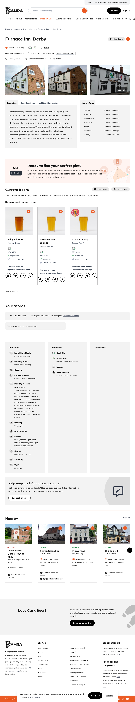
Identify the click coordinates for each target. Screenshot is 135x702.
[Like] (8, 275)
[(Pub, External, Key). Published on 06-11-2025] (83, 553)
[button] (129, 550)
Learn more (34, 697)
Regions (16, 29)
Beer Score (118, 39)
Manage (109, 695)
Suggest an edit (19, 497)
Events (41, 668)
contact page (14, 671)
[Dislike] (23, 275)
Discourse (74, 681)
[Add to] (128, 39)
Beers (40, 676)
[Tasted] (30, 275)
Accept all (95, 695)
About (40, 652)
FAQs (30, 668)
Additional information (48, 103)
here (118, 654)
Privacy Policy (75, 656)
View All (126, 518)
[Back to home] (14, 10)
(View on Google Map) (65, 53)
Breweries (42, 672)
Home (7, 29)
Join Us (114, 10)
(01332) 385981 (15, 58)
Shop (89, 2)
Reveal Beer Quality (16, 48)
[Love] (15, 275)
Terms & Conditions (78, 676)
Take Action (43, 664)
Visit (39, 656)
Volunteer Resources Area (117, 2)
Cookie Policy (75, 668)
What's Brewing (77, 685)
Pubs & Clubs (43, 660)
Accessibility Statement (80, 660)
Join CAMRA (43, 648)
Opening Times (87, 103)
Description (11, 103)
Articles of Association (79, 664)
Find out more (58, 177)
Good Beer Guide (28, 103)
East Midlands (29, 29)
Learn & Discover (100, 2)
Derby (40, 29)
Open (46, 48)
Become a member (71, 316)
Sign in (126, 10)
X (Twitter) (57, 58)
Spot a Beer (122, 189)
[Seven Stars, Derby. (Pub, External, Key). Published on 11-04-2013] (51, 553)
